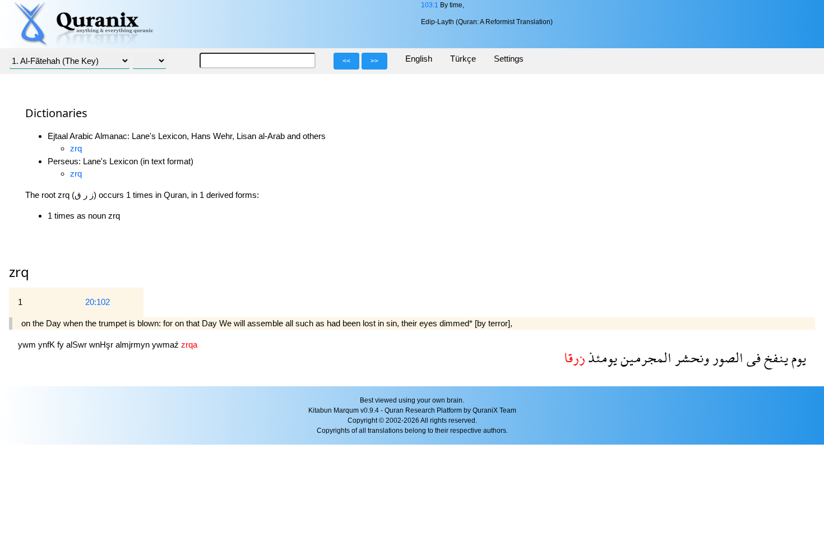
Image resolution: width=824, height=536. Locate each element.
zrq (76, 148)
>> (374, 61)
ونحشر (690, 357)
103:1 (429, 5)
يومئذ (601, 357)
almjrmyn (133, 344)
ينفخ (774, 357)
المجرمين (644, 357)
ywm (28, 344)
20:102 (97, 302)
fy (61, 344)
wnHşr (102, 344)
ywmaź (166, 344)
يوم (797, 357)
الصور (726, 357)
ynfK (47, 344)
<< (346, 61)
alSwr (77, 344)
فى (752, 357)
